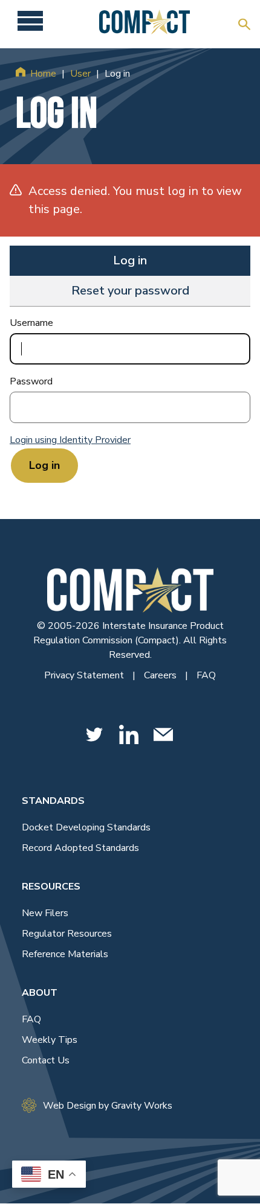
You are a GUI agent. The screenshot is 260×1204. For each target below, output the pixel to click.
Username (31, 323)
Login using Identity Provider (70, 440)
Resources (51, 886)
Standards (53, 800)
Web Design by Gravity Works (107, 1105)
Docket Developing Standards (86, 827)
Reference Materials (65, 954)
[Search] (244, 24)
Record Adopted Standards (80, 848)
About (39, 992)
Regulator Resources (67, 933)
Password (31, 381)
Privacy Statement (85, 675)
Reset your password (130, 290)
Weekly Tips (49, 1039)
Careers (161, 675)
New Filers (45, 913)
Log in (130, 260)
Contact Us (46, 1060)
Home (43, 73)
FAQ (206, 675)
